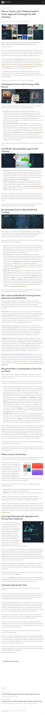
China (17, 696)
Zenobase (17, 540)
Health (22, 21)
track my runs (34, 329)
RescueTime (12, 181)
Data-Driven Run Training (32, 345)
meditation (4, 64)
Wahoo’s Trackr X (19, 266)
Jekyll (7, 711)
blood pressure (25, 66)
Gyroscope (11, 549)
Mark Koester (8, 2)
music (39, 62)
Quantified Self (9, 21)
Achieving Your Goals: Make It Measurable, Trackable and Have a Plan (21, 701)
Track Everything (16, 21)
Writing (3, 696)
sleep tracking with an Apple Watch (18, 286)
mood (19, 139)
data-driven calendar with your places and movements (16, 179)
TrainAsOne (23, 341)
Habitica (5, 401)
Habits (25, 703)
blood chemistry (33, 66)
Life (6, 696)
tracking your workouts (12, 327)
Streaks (24, 397)
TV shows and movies (27, 64)
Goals (22, 703)
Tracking (3, 21)
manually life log (9, 68)
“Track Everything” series (35, 441)
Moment (33, 205)
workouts (5, 139)
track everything (18, 59)
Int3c (25, 710)
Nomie (19, 418)
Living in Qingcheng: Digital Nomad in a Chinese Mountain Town (20, 694)
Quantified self (9, 703)
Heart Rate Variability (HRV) (7, 315)
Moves (8, 170)
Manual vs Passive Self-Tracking (28, 233)
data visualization (5, 512)
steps (36, 62)
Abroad (10, 696)
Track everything (16, 703)
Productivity (27, 21)
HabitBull (32, 397)
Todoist (19, 408)
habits (20, 64)
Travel (14, 696)
